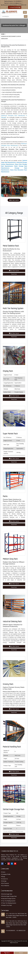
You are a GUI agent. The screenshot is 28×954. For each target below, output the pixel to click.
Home (2, 34)
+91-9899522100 (20, 930)
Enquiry (21, 953)
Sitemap (4, 881)
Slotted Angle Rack (7, 894)
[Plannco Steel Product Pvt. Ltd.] (9, 11)
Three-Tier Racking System (9, 903)
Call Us (8, 953)
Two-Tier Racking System (8, 901)
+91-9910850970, (10, 930)
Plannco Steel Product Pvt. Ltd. (10, 851)
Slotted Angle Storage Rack (9, 896)
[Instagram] (9, 863)
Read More (14, 274)
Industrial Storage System (8, 898)
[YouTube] (15, 863)
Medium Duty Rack (7, 905)
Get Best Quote (14, 200)
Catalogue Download (14, 7)
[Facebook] (2, 863)
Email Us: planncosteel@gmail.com (14, 3)
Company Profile (6, 874)
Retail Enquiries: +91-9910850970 (14, 1)
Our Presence (5, 883)
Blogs (3, 876)
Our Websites (5, 885)
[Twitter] (5, 863)
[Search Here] (25, 16)
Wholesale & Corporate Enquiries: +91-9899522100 (14, 5)
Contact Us (5, 879)
